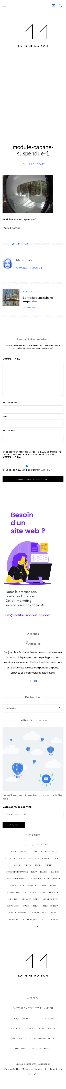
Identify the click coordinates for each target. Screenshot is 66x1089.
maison (13, 885)
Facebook (21, 268)
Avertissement (41, 1049)
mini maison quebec (30, 899)
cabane (45, 858)
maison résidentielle (29, 885)
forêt (34, 872)
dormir (48, 865)
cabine (17, 865)
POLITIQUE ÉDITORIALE (22, 1018)
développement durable (17, 872)
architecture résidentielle (46, 851)
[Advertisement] (33, 95)
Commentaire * (12, 359)
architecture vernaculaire (18, 858)
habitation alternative (16, 879)
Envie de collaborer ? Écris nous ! (33, 1063)
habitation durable (40, 879)
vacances (53, 919)
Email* (6, 416)
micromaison (13, 892)
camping (27, 865)
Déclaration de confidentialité (33, 1038)
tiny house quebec (29, 919)
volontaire (33, 926)
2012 (17, 845)
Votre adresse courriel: (17, 806)
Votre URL (9, 430)
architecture (42, 845)
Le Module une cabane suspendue (38, 299)
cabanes (56, 858)
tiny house (13, 919)
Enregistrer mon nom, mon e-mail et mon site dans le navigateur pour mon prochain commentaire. (32, 454)
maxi (44, 885)
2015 (31, 845)
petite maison (13, 906)
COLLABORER (50, 1018)
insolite (56, 879)
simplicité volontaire (19, 913)
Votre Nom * (10, 402)
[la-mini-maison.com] (33, 35)
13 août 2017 (36, 164)
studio (35, 913)
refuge (36, 906)
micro (53, 885)
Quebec (26, 906)
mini (24, 892)
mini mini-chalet (50, 899)
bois (37, 858)
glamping (55, 872)
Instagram (36, 268)
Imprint (20, 1049)
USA (44, 919)
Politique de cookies (41, 1028)
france (43, 872)
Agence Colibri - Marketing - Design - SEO (26, 1068)
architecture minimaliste (18, 851)
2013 (24, 845)
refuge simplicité (50, 906)
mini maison (13, 899)
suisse (45, 913)
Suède (53, 913)
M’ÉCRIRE (16, 1028)
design (38, 865)
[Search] (60, 708)
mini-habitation (37, 892)
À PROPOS (33, 998)
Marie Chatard (25, 260)
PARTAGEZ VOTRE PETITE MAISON (33, 1008)
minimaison (53, 892)
